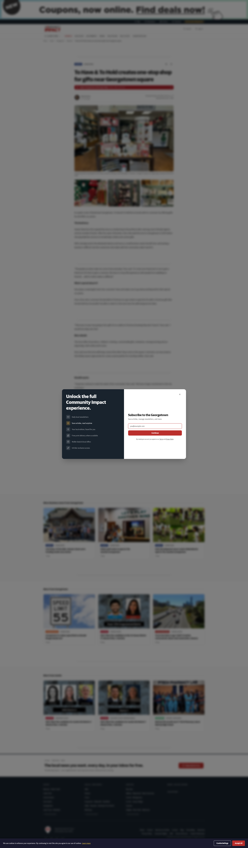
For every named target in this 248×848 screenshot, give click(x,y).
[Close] (180, 394)
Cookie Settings (222, 843)
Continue (155, 433)
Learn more (86, 843)
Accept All (238, 843)
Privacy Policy (169, 439)
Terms (161, 439)
